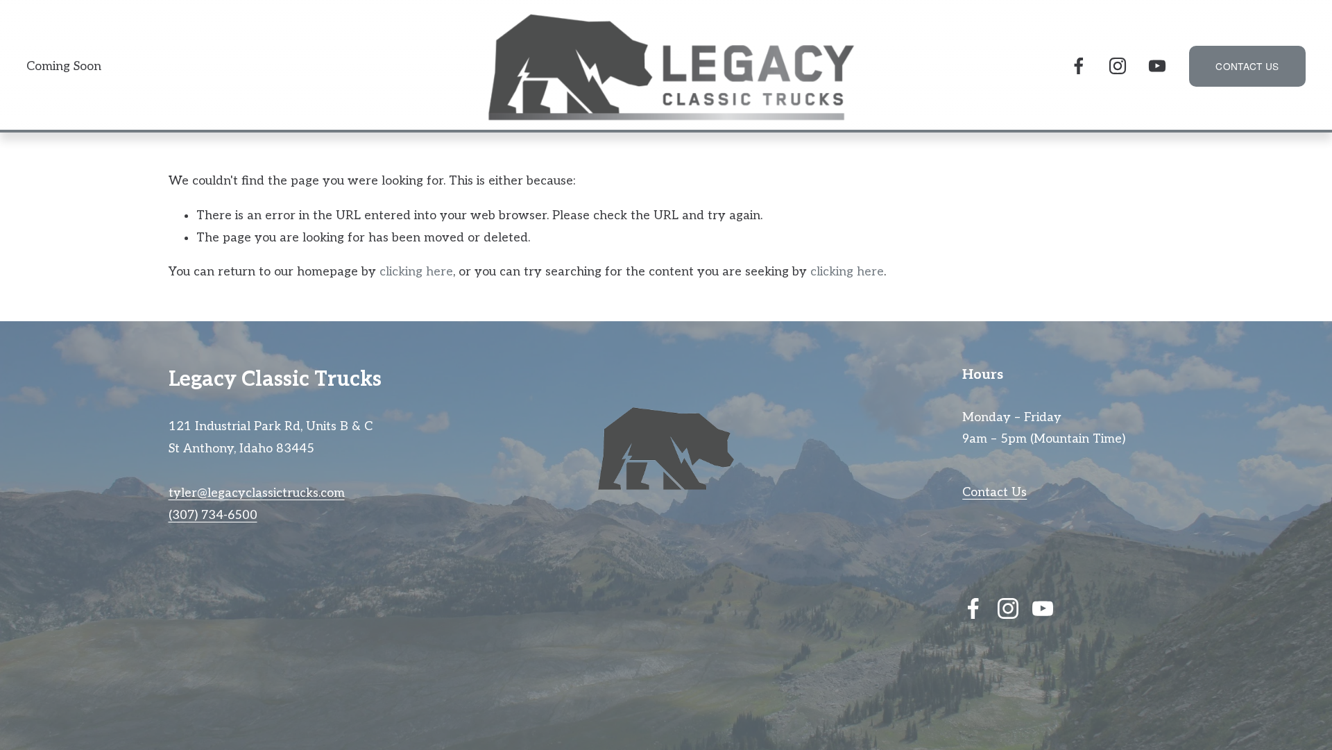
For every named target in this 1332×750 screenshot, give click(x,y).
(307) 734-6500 (213, 515)
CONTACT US (1247, 66)
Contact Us (994, 492)
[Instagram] (1117, 66)
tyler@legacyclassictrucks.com (257, 493)
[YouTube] (1157, 66)
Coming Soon (63, 66)
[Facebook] (1078, 66)
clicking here (416, 271)
